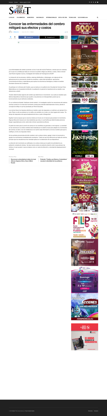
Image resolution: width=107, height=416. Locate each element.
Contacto (16, 2)
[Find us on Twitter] (93, 2)
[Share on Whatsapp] (62, 37)
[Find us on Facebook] (89, 2)
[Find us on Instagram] (91, 2)
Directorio (11, 2)
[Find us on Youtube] (97, 2)
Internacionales (51, 17)
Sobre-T (14, 411)
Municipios (30, 17)
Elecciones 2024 (83, 17)
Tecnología (72, 17)
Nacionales (40, 17)
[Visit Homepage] (20, 10)
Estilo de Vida (62, 17)
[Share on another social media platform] (66, 37)
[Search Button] (97, 17)
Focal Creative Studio (29, 411)
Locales (11, 17)
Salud (32, 32)
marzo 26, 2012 (25, 32)
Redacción (16, 32)
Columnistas (21, 17)
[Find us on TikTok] (95, 2)
